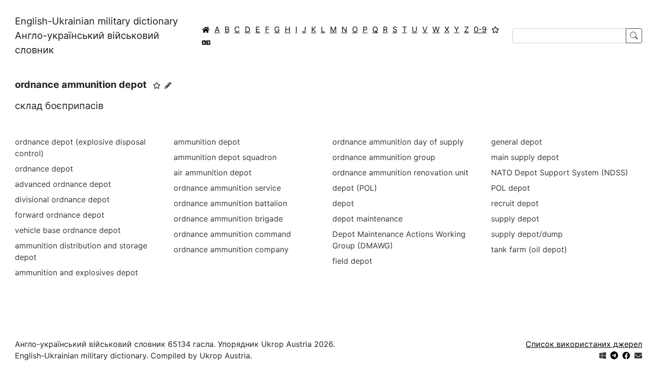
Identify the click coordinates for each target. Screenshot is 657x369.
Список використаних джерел (584, 344)
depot (343, 203)
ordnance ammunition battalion (230, 203)
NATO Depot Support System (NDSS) (559, 172)
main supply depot (525, 157)
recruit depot (515, 203)
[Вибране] (495, 29)
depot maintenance (367, 218)
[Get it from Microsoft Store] (602, 355)
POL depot (510, 188)
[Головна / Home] (206, 29)
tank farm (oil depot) (529, 249)
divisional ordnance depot (62, 199)
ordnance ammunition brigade (228, 218)
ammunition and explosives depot (76, 272)
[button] (157, 85)
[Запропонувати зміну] (167, 85)
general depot (516, 142)
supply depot (515, 218)
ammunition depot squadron (225, 157)
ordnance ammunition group (383, 157)
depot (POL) (354, 188)
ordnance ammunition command (232, 234)
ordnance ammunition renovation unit (400, 172)
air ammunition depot (213, 172)
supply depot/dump (527, 234)
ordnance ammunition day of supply (398, 142)
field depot (352, 261)
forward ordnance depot (59, 215)
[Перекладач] (206, 42)
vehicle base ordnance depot (68, 230)
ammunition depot (207, 142)
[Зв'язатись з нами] (638, 355)
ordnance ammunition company (231, 249)
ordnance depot (44, 168)
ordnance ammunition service (227, 188)
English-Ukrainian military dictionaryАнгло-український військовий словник (96, 35)
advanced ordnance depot (63, 184)
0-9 (480, 29)
